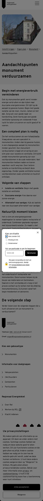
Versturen (31, 253)
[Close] (37, 232)
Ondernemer (12, 243)
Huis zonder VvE (14, 236)
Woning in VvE (13, 240)
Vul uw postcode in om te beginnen (20, 249)
